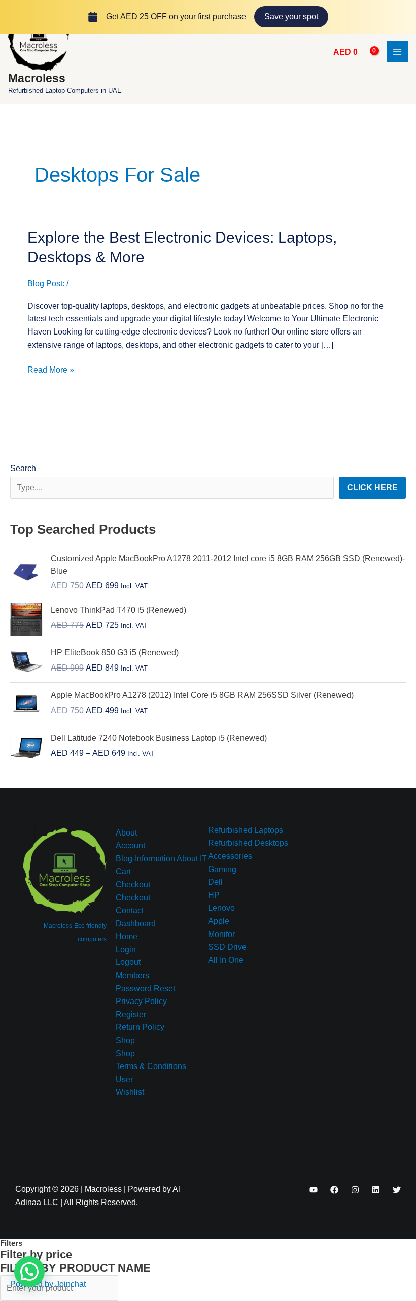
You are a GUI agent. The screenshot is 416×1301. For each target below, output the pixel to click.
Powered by (48, 1284)
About (126, 832)
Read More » (50, 368)
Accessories (230, 856)
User (124, 1079)
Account (130, 845)
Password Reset (145, 988)
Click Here (372, 487)
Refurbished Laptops (245, 830)
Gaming (222, 869)
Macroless (36, 78)
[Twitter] (397, 1190)
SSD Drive (227, 947)
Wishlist (130, 1092)
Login (126, 949)
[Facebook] (334, 1190)
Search (23, 468)
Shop (125, 1040)
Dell (215, 882)
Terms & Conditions (151, 1066)
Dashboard (136, 923)
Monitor (221, 934)
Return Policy (140, 1027)
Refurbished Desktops (248, 843)
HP (214, 895)
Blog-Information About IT (161, 858)
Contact (130, 910)
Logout (128, 962)
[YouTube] (313, 1190)
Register (131, 1014)
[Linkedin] (376, 1190)
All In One (226, 960)
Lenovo (221, 908)
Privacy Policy (141, 1001)
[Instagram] (355, 1190)
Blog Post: (45, 283)
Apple (218, 921)
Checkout (133, 884)
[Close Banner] (406, 17)
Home (126, 936)
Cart (123, 871)
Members (132, 975)
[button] (29, 1271)
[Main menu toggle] (397, 51)
